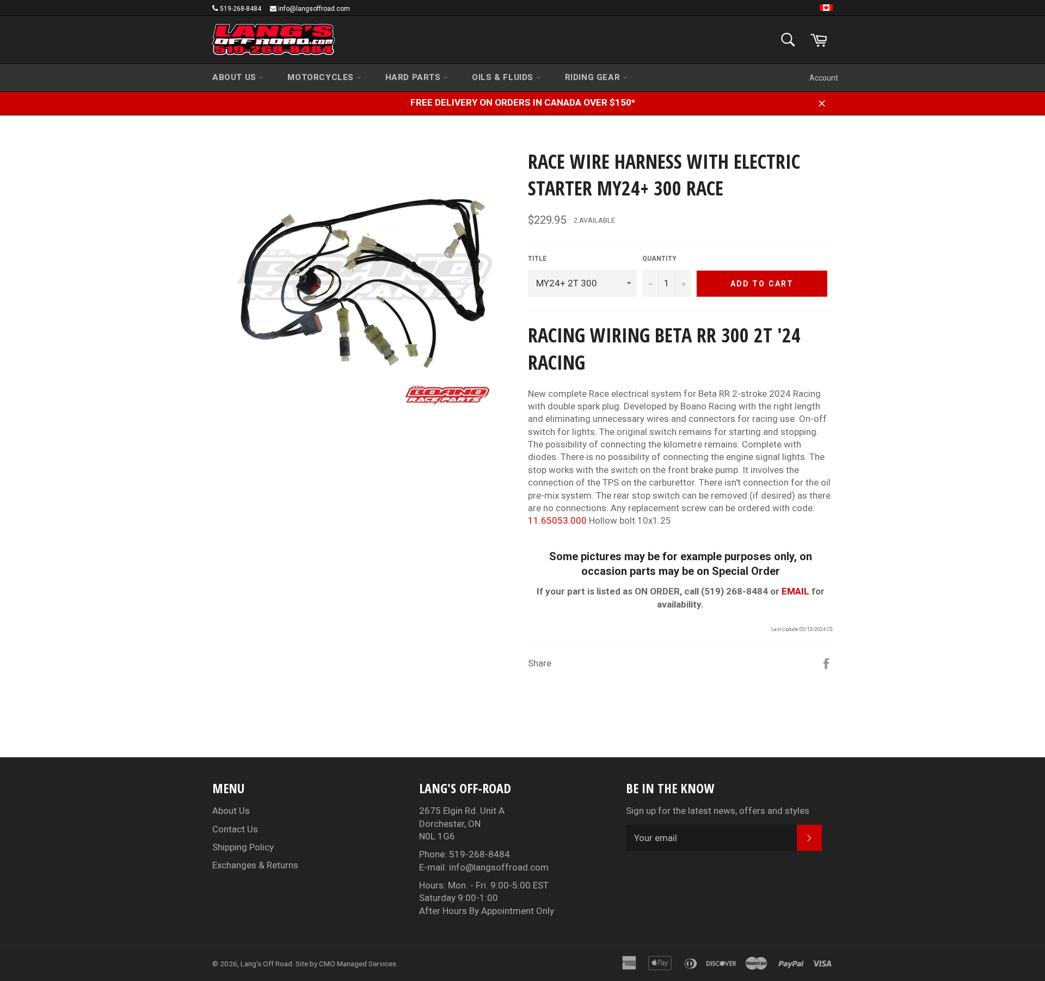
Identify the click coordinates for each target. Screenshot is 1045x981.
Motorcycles (321, 77)
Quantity (659, 258)
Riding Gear (594, 77)
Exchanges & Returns (255, 865)
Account (823, 77)
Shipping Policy (243, 847)
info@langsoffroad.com (314, 9)
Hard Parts (414, 77)
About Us (235, 77)
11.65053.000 (557, 520)
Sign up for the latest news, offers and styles (717, 810)
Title (537, 258)
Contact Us (235, 829)
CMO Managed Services (357, 963)
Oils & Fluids (504, 77)
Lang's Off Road (266, 963)
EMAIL (795, 591)
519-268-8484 (240, 9)
